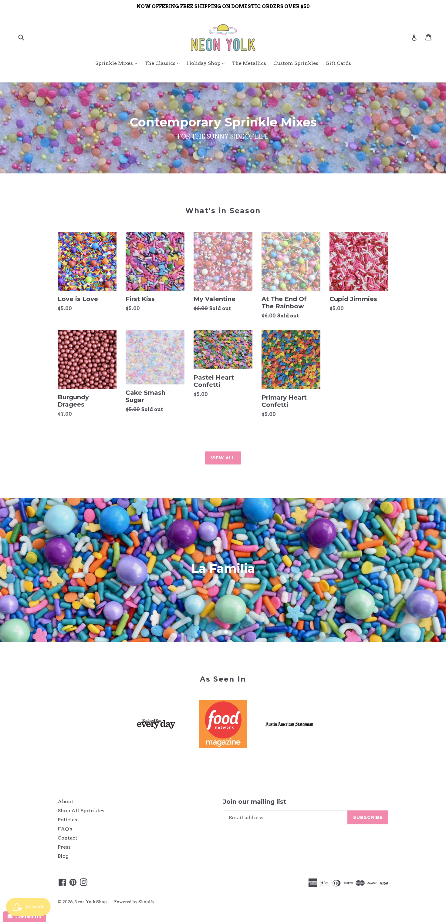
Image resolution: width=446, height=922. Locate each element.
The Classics (163, 63)
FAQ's (65, 829)
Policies (67, 820)
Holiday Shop (207, 63)
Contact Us (26, 916)
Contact (67, 838)
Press (64, 847)
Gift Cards (338, 63)
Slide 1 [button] (214, 632)
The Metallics (249, 63)
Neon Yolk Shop (90, 902)
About (65, 801)
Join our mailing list (254, 801)
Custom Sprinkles (295, 63)
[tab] (214, 632)
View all (223, 458)
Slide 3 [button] (226, 632)
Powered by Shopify (134, 902)
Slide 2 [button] (220, 632)
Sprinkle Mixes (117, 63)
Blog (63, 856)
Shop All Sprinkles (81, 810)
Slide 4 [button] (232, 632)
